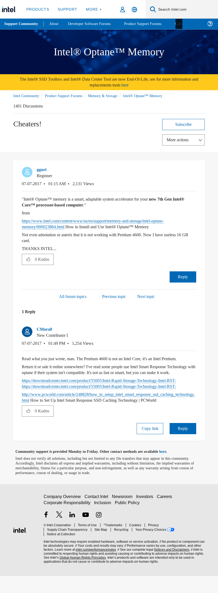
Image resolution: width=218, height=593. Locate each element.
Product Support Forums (67, 95)
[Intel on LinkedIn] (72, 534)
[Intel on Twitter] (59, 534)
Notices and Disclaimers (171, 564)
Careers (165, 516)
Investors (145, 516)
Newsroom (123, 516)
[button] (194, 170)
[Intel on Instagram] (98, 534)
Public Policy (127, 522)
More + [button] (92, 9)
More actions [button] (179, 139)
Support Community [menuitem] (21, 24)
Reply (183, 276)
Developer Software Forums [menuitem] (93, 24)
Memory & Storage (109, 95)
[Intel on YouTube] (85, 534)
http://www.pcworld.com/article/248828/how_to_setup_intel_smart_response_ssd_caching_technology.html (108, 408)
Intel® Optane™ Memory (150, 95)
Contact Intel (97, 516)
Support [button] (66, 9)
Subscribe (183, 124)
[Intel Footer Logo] (20, 547)
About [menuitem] (55, 24)
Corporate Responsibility (67, 522)
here (132, 85)
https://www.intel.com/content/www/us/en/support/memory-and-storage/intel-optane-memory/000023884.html (105, 223)
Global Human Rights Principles (81, 572)
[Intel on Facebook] (46, 534)
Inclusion (103, 522)
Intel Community (27, 95)
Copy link (150, 445)
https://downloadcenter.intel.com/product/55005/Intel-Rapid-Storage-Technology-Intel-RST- (107, 395)
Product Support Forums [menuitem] (150, 24)
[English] (134, 9)
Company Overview (62, 516)
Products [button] (38, 9)
